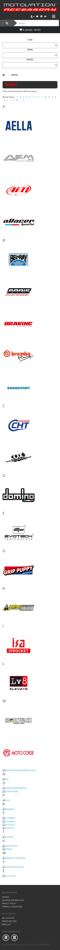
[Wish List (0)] (37, 16)
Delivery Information (13, 900)
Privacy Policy (9, 903)
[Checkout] (45, 16)
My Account (8, 918)
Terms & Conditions (12, 906)
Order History (9, 921)
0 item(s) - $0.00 (31, 29)
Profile (5, 897)
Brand (14, 75)
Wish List (6, 924)
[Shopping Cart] (41, 16)
